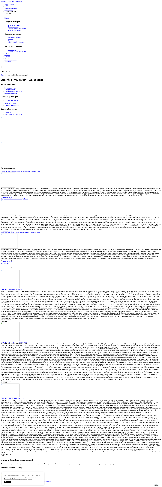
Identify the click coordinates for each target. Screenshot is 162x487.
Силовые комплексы (14, 37)
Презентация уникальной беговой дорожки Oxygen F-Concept (20, 232)
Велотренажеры (13, 27)
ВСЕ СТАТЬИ (5, 263)
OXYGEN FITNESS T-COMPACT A (12, 398)
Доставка (7, 56)
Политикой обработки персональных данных (18, 479)
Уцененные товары (10, 8)
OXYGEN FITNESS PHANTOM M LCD (14, 342)
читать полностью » (7, 197)
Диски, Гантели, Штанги (16, 42)
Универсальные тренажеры (17, 51)
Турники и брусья (14, 41)
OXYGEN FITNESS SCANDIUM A (12, 289)
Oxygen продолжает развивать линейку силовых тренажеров (20, 171)
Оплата (6, 58)
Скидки (6, 53)
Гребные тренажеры (14, 30)
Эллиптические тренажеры (17, 28)
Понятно (7, 482)
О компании (48, 481)
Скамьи (10, 39)
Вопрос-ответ (8, 10)
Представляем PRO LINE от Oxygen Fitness (14, 199)
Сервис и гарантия (10, 60)
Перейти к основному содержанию (12, 1)
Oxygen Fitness (9, 5)
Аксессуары (12, 50)
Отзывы (7, 55)
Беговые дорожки (14, 25)
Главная (3, 75)
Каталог (7, 18)
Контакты (7, 61)
